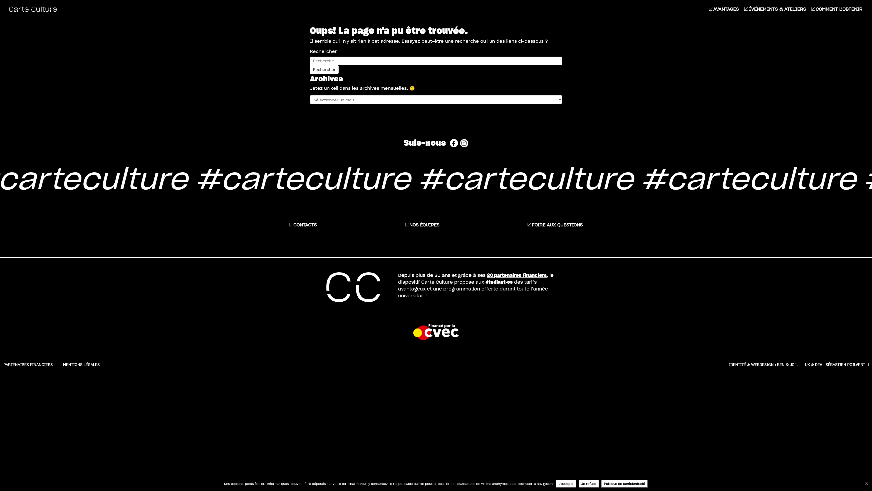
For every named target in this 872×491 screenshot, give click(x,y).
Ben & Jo (786, 364)
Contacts (305, 224)
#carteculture (278, 177)
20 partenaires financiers (517, 275)
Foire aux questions (557, 224)
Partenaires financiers (28, 364)
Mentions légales (81, 364)
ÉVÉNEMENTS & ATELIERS (777, 9)
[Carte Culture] (33, 9)
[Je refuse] (866, 483)
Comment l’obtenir (839, 9)
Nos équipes (424, 224)
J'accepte (566, 483)
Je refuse (588, 483)
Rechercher (323, 51)
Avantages (726, 9)
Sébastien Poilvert (845, 364)
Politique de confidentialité (624, 483)
